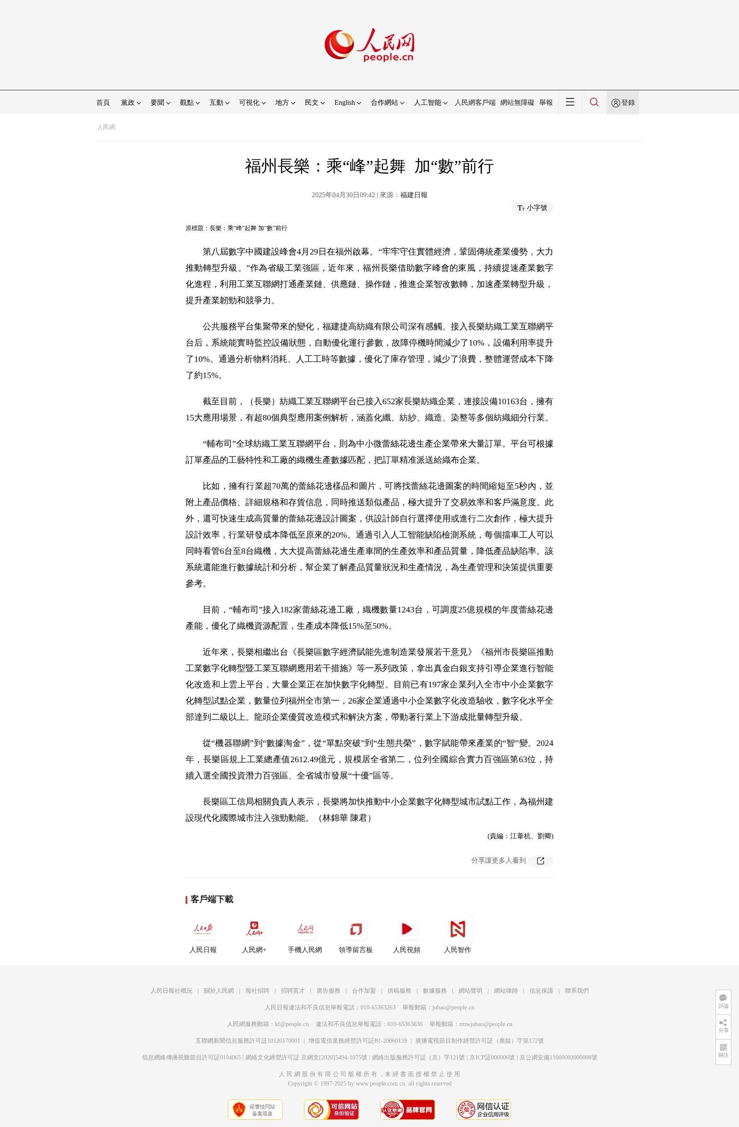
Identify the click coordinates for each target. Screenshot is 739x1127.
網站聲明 (470, 991)
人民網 (106, 127)
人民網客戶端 (475, 102)
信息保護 (541, 991)
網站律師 (506, 991)
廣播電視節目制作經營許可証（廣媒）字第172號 (479, 1041)
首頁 (103, 102)
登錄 (628, 102)
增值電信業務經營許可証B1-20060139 (357, 1041)
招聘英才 (293, 991)
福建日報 (414, 194)
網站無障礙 (517, 102)
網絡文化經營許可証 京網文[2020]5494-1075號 (306, 1057)
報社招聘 (257, 991)
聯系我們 (577, 991)
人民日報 (203, 949)
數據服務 (435, 991)
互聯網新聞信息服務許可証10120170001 (247, 1041)
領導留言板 (356, 949)
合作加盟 (364, 991)
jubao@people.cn (453, 1007)
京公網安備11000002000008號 (558, 1057)
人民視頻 (406, 949)
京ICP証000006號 (492, 1057)
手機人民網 (305, 949)
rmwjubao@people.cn (485, 1024)
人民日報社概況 (171, 991)
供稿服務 (399, 991)
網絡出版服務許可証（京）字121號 (418, 1057)
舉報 (546, 102)
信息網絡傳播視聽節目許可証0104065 (191, 1057)
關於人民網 (219, 991)
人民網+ (254, 949)
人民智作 (457, 949)
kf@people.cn (292, 1024)
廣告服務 (328, 991)
